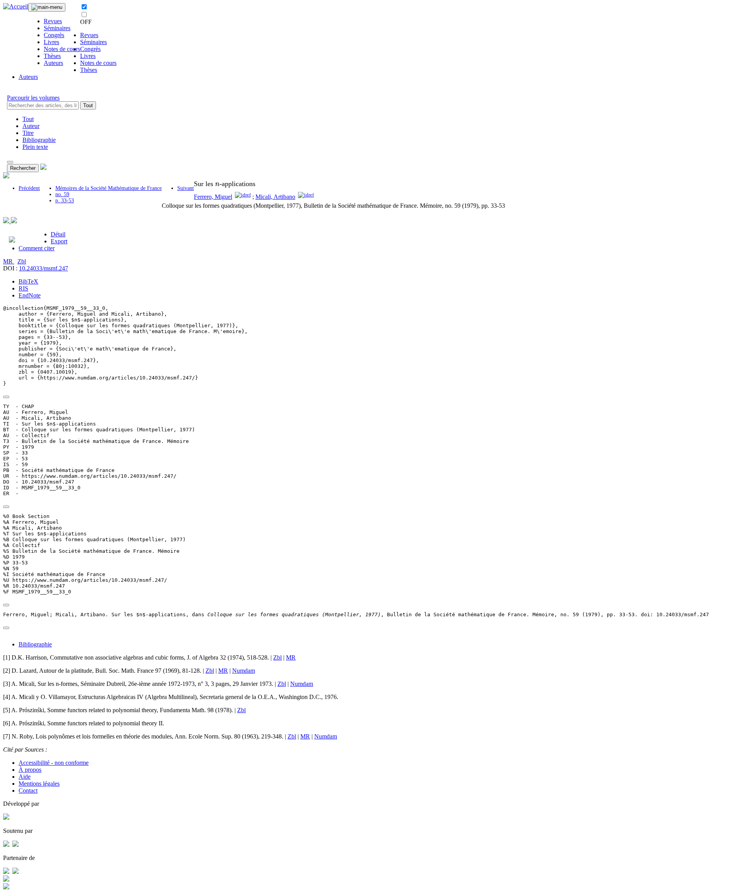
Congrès (54, 35)
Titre (28, 133)
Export (59, 241)
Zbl (21, 261)
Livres (51, 42)
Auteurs (53, 63)
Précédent (29, 188)
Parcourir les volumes (33, 97)
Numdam (243, 670)
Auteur (30, 126)
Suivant (185, 188)
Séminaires (57, 28)
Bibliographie (39, 140)
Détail (58, 234)
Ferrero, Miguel (213, 196)
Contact (28, 790)
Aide (25, 776)
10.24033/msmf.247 (43, 268)
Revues (53, 21)
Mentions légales (39, 783)
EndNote (30, 295)
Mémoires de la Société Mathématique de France (108, 188)
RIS (23, 288)
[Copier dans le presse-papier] (6, 397)
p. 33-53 (64, 200)
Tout (88, 105)
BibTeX (28, 281)
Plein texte (35, 147)
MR (8, 261)
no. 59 (62, 194)
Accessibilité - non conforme (54, 762)
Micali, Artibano (275, 196)
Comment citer (37, 248)
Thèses (52, 56)
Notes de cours (62, 49)
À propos (30, 769)
